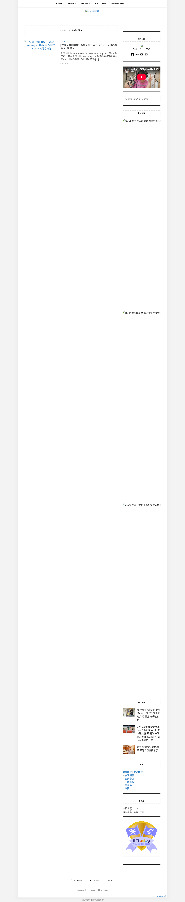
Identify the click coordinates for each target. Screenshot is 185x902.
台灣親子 (129, 775)
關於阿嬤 (59, 3)
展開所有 (127, 772)
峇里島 (128, 785)
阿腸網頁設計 (162, 896)
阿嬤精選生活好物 (118, 3)
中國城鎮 (129, 782)
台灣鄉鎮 (129, 778)
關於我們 (85, 900)
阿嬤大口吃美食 (100, 3)
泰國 (127, 788)
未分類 (62, 42)
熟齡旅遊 (71, 3)
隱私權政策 (98, 900)
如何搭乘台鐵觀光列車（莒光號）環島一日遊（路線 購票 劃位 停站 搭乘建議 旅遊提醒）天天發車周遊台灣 (148, 733)
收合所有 (138, 772)
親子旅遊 (84, 3)
